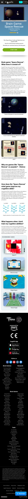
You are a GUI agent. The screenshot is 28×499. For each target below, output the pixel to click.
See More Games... (20, 424)
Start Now (13, 49)
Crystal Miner (7, 399)
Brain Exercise (14, 444)
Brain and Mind (7, 369)
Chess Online (7, 393)
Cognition (7, 377)
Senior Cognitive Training (20, 378)
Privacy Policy (13, 485)
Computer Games (20, 370)
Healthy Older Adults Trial (20, 372)
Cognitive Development (14, 443)
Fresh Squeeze (21, 407)
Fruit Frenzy (7, 396)
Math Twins (20, 411)
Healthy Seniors (20, 376)
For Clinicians (14, 431)
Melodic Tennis (7, 417)
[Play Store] (14, 349)
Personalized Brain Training (14, 452)
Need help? (22, 493)
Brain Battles (14, 462)
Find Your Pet (7, 420)
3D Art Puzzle (7, 424)
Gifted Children (14, 460)
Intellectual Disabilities (7, 379)
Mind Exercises (14, 450)
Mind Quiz (14, 447)
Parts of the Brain (7, 371)
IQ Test (13, 463)
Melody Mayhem (7, 421)
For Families (14, 429)
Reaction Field (21, 421)
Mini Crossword (7, 395)
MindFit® (14, 437)
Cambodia (5, 496)
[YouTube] (14, 362)
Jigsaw (20, 408)
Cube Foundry (21, 405)
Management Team (21, 485)
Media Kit (14, 488)
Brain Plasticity (7, 374)
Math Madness (7, 414)
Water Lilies (20, 420)
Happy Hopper (21, 393)
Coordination (7, 384)
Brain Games (14, 453)
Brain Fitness (7, 375)
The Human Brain (7, 368)
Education (14, 434)
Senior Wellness (20, 375)
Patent (13, 435)
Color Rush (7, 423)
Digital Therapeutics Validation (20, 369)
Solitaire (7, 401)
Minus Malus (20, 413)
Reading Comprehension (14, 459)
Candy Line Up (21, 395)
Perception (7, 387)
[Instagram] (17, 362)
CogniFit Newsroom (7, 488)
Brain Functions (7, 381)
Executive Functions (7, 382)
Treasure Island (7, 405)
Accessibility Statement (10, 493)
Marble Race (7, 416)
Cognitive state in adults (20, 379)
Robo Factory (7, 402)
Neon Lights (7, 407)
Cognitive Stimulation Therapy (13, 449)
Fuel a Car (20, 410)
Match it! (7, 411)
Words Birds (20, 423)
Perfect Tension (20, 416)
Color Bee (21, 401)
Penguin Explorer (20, 398)
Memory (7, 385)
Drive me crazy (7, 408)
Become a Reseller (9, 490)
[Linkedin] (20, 362)
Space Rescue (7, 413)
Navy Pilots (20, 373)
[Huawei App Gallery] (14, 353)
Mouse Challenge (20, 414)
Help (21, 490)
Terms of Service (6, 485)
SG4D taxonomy (20, 382)
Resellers (14, 440)
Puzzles (20, 396)
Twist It (20, 418)
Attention (7, 388)
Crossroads (20, 404)
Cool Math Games (14, 457)
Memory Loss (7, 378)
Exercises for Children (13, 441)
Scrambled (7, 418)
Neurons (7, 372)
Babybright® (14, 438)
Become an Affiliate (21, 488)
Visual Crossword (7, 410)
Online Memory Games (14, 456)
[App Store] (14, 345)
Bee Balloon (20, 402)
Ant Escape (7, 404)
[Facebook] (7, 362)
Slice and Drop (21, 417)
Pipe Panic (7, 398)
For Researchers (14, 432)
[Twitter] (10, 362)
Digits (20, 399)
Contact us (17, 490)
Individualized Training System (13, 446)
